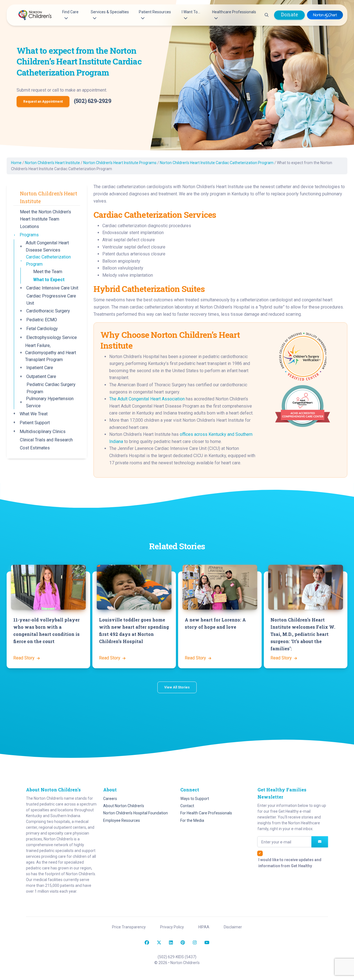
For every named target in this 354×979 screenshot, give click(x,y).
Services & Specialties (110, 12)
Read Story (24, 658)
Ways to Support (194, 798)
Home (16, 162)
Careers (110, 798)
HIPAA (203, 927)
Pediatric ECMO (41, 319)
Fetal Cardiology (42, 328)
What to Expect (48, 279)
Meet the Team (47, 271)
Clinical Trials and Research (46, 439)
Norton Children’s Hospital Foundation (135, 813)
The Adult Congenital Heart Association (147, 399)
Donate (289, 14)
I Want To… (191, 12)
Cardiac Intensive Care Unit (52, 288)
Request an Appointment (43, 101)
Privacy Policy (172, 927)
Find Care (70, 12)
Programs (29, 234)
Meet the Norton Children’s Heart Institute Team (45, 215)
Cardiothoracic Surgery (48, 311)
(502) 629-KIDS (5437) (177, 957)
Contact (187, 806)
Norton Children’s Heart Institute (52, 162)
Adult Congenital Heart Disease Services (47, 246)
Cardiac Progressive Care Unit (51, 299)
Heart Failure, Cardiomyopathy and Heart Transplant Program (50, 352)
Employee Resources (121, 820)
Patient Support (35, 422)
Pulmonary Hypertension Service (50, 402)
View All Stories (177, 687)
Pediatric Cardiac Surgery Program (51, 388)
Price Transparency (129, 927)
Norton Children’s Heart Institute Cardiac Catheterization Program (217, 162)
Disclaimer (233, 927)
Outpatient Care (41, 376)
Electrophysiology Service (51, 337)
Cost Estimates (35, 447)
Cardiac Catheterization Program (48, 260)
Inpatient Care (39, 367)
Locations (29, 226)
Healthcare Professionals (234, 12)
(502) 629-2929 (92, 100)
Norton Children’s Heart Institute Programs (120, 162)
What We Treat (34, 413)
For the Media (192, 820)
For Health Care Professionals (206, 813)
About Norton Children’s (123, 806)
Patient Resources (155, 12)
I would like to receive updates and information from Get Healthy (289, 863)
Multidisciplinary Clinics (43, 431)
